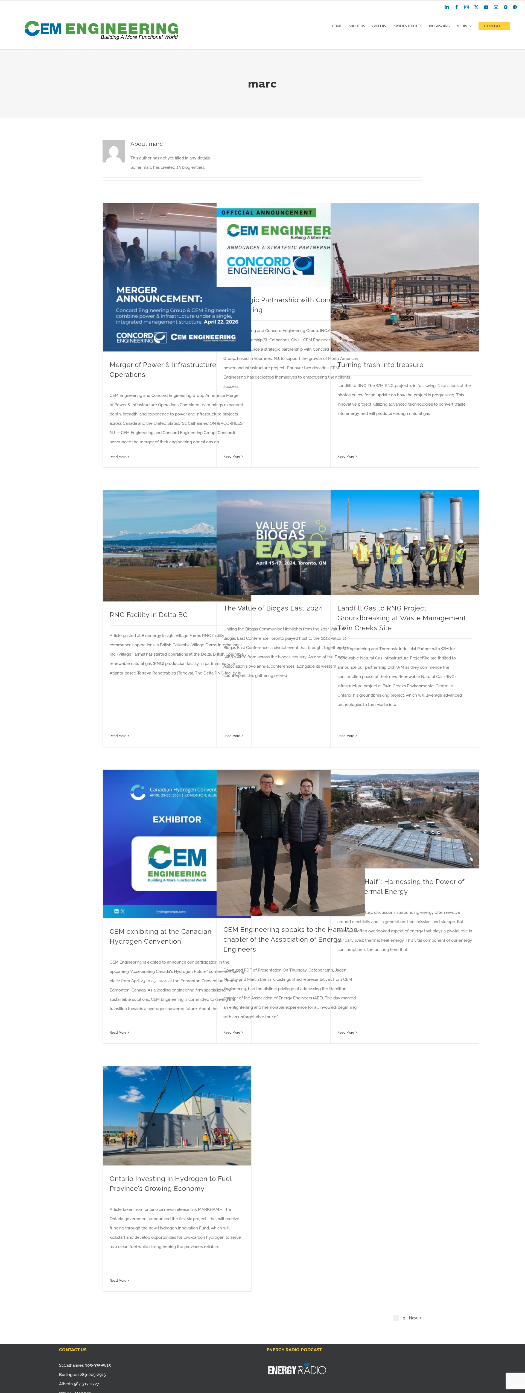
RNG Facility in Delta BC (149, 615)
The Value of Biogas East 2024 (272, 608)
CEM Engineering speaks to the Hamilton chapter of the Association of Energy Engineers (290, 939)
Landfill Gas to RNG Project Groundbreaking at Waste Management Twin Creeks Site (401, 618)
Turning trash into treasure (380, 365)
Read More (118, 457)
